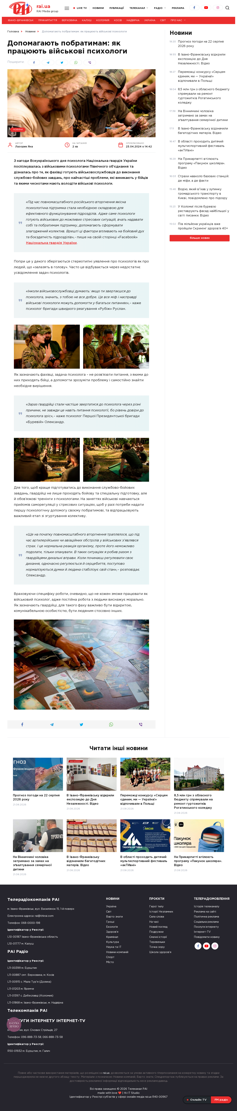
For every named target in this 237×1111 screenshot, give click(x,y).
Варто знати (114, 916)
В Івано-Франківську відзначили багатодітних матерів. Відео (86, 861)
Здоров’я (112, 932)
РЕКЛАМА (178, 8)
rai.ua (43, 6)
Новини (98, 8)
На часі (153, 922)
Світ (163, 20)
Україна (149, 20)
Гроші (110, 922)
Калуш (86, 20)
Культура (112, 942)
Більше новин (200, 238)
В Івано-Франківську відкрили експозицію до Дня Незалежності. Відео (90, 799)
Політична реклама (206, 916)
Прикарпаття (47, 20)
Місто (110, 962)
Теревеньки (157, 942)
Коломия (102, 20)
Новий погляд (158, 927)
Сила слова (156, 916)
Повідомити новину (207, 937)
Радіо (158, 8)
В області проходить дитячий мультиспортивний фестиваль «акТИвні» (143, 861)
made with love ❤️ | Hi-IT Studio (119, 1093)
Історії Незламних (161, 911)
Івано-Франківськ (21, 20)
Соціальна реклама (206, 922)
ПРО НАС (176, 20)
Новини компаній (117, 952)
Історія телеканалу (206, 906)
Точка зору (157, 947)
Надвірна (133, 20)
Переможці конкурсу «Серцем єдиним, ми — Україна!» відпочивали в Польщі (144, 799)
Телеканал (137, 8)
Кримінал (112, 937)
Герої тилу (156, 906)
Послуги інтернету (206, 927)
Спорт (110, 957)
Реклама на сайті (205, 911)
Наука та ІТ (113, 947)
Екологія (112, 927)
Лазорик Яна (24, 145)
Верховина (69, 20)
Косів (118, 20)
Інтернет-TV (202, 932)
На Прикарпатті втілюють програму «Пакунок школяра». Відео (198, 861)
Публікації (116, 8)
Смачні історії (158, 937)
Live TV (82, 8)
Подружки (156, 932)
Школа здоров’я (160, 952)
